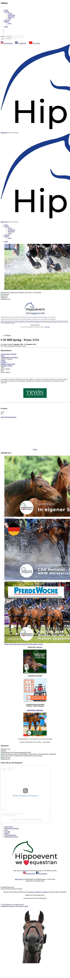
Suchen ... (3, 36)
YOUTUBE (36, 43)
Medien (6, 21)
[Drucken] (7, 335)
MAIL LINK (47, 326)
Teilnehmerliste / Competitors (9, 357)
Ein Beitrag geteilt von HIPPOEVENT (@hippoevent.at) (25, 819)
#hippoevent (18, 879)
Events (10, 13)
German (9, 38)
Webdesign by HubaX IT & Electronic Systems (14, 906)
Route (2, 355)
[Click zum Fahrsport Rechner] (35, 701)
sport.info (7, 20)
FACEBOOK (22, 43)
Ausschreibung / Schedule (8, 354)
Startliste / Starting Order (8, 364)
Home (6, 10)
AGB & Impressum (10, 835)
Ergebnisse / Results (6, 365)
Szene (9, 18)
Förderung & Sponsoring (11, 828)
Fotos (9, 23)
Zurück (35, 449)
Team (6, 830)
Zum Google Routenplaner (8, 417)
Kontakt (6, 833)
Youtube (45, 892)
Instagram (37, 892)
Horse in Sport (8, 827)
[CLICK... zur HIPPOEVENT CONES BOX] (35, 736)
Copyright (7, 831)
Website (3, 360)
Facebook (3, 362)
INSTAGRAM (8, 43)
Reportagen (11, 17)
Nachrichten (11, 15)
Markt (6, 26)
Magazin (6, 12)
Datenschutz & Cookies (11, 836)
